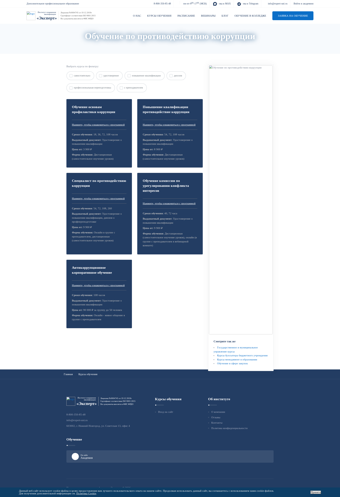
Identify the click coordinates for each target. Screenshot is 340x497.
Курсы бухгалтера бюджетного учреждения (242, 355)
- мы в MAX (224, 3)
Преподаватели (185, 44)
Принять (316, 492)
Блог (225, 15)
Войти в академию (303, 3)
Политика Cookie (86, 493)
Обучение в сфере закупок (232, 363)
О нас (137, 15)
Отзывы (215, 417)
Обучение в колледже (250, 15)
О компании (218, 411)
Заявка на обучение (293, 15)
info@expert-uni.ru (277, 3)
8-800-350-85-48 (162, 3)
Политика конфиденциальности (229, 428)
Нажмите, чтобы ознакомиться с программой (98, 124)
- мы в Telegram (249, 3)
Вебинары (208, 15)
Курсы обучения (159, 15)
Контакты (216, 422)
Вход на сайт (165, 411)
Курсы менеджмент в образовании (237, 359)
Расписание (186, 15)
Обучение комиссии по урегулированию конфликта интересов (166, 186)
